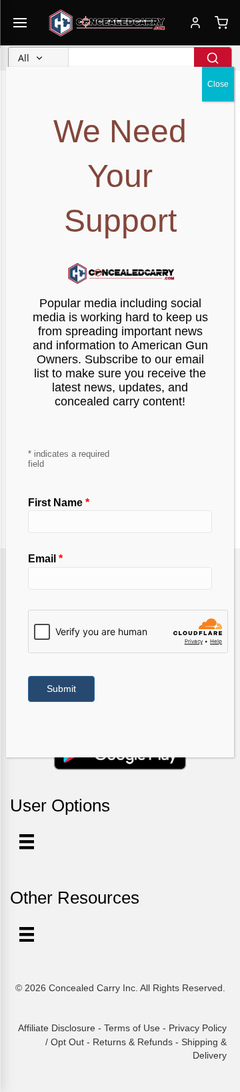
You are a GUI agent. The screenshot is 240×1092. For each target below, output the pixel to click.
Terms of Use (132, 1028)
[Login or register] (195, 22)
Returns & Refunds (133, 1042)
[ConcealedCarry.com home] (107, 22)
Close (218, 84)
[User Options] (26, 841)
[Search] (212, 58)
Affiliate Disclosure (56, 1028)
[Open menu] (20, 23)
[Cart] (221, 22)
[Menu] (26, 934)
